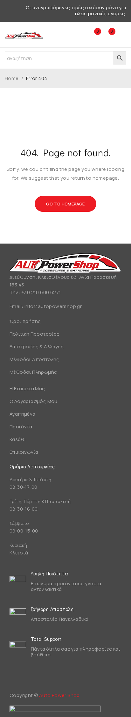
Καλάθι (18, 439)
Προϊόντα (21, 426)
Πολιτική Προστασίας (35, 334)
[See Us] (32, 676)
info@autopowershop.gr (53, 306)
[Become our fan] (16, 676)
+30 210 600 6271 (41, 292)
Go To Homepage (65, 204)
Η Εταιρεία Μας (27, 388)
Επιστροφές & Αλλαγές (37, 346)
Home (12, 78)
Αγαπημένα (23, 414)
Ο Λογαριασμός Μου (34, 401)
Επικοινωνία (24, 452)
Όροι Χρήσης (25, 321)
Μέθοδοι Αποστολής (34, 359)
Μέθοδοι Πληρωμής (33, 372)
